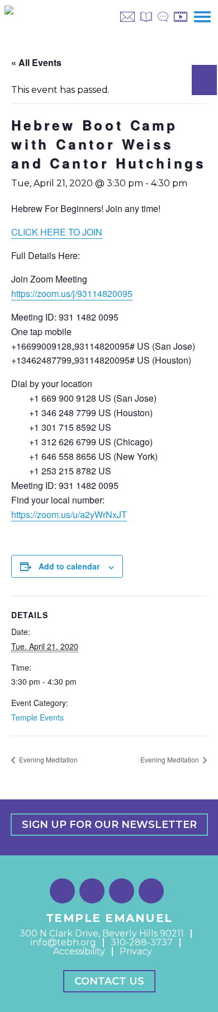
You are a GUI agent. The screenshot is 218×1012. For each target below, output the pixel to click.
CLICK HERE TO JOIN (56, 231)
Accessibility (79, 951)
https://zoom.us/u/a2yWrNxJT (69, 514)
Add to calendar (69, 566)
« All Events (36, 62)
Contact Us (109, 981)
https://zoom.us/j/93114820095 (71, 293)
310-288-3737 (142, 942)
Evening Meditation (47, 759)
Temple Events (37, 717)
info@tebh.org (63, 942)
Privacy (136, 951)
